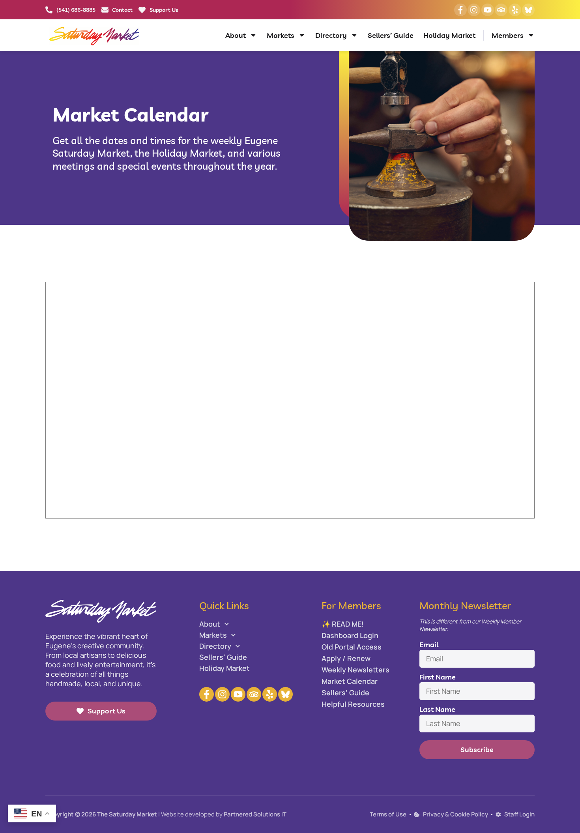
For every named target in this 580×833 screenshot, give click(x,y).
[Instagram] (474, 10)
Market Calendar (350, 681)
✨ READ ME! (343, 624)
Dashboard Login (350, 635)
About (235, 35)
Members (508, 35)
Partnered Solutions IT (255, 814)
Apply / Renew (346, 658)
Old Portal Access (352, 647)
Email (428, 644)
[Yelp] (515, 10)
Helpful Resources (353, 704)
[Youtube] (487, 10)
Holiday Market (449, 35)
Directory (331, 35)
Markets (280, 35)
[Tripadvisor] (501, 10)
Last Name (437, 709)
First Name (437, 676)
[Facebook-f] (460, 10)
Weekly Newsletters (355, 670)
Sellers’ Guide (390, 35)
